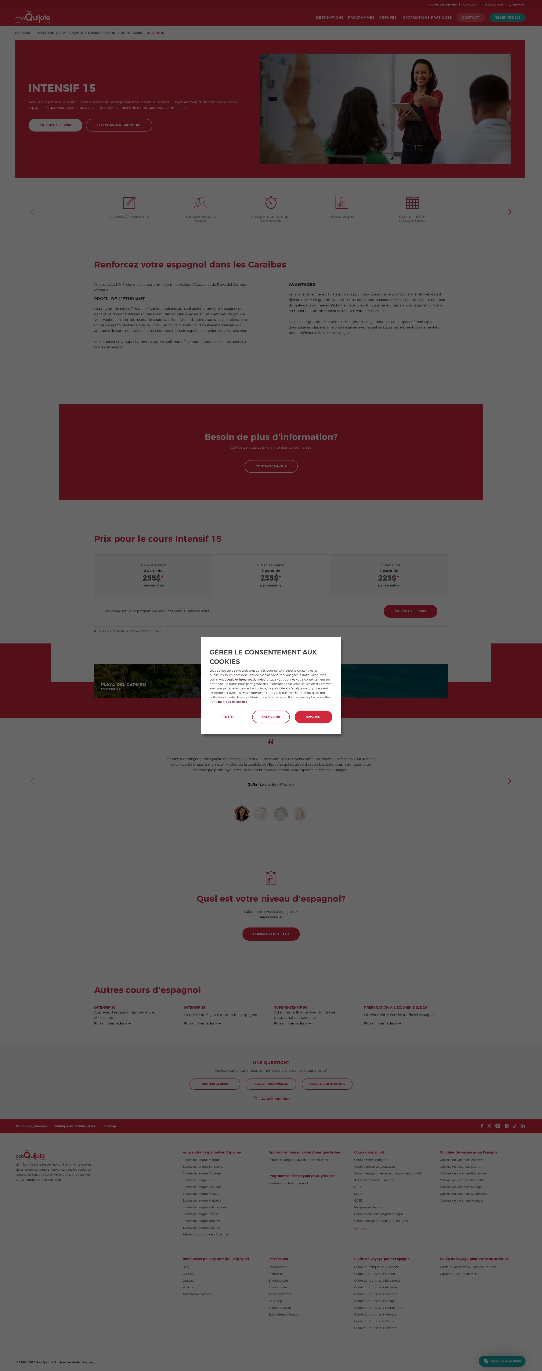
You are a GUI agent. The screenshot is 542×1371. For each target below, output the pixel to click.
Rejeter (228, 716)
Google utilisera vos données (245, 679)
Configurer (271, 716)
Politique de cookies (232, 701)
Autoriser (313, 716)
